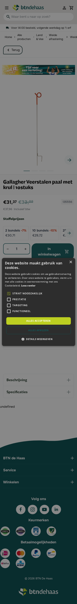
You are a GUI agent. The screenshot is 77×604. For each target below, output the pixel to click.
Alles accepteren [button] (38, 320)
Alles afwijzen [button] (38, 330)
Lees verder (28, 285)
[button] (38, 339)
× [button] (70, 262)
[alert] (38, 302)
